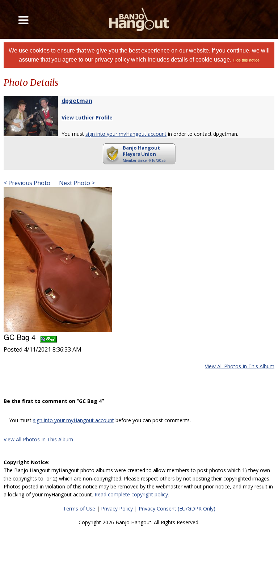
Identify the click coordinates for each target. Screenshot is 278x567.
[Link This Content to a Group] (48, 337)
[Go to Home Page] (139, 19)
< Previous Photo (27, 183)
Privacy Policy (117, 508)
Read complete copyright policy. (131, 494)
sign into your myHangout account (126, 133)
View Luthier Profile (87, 117)
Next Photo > (76, 183)
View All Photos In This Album (239, 366)
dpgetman (77, 101)
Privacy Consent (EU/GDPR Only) (177, 508)
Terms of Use (79, 508)
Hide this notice (246, 60)
